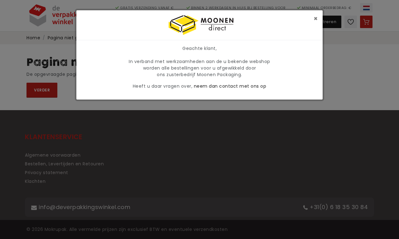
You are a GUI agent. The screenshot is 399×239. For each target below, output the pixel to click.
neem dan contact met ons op (230, 86)
